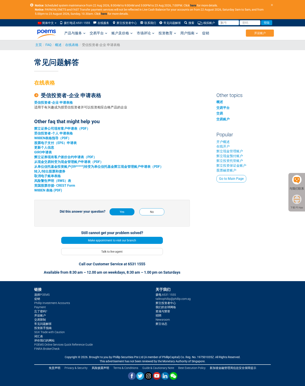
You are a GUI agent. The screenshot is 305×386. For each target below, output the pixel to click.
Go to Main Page (231, 179)
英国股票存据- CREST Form (54, 185)
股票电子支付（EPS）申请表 (55, 143)
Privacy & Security (76, 368)
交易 (219, 113)
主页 (38, 45)
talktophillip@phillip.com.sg (173, 298)
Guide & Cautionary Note (158, 368)
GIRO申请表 (43, 152)
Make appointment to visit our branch (112, 240)
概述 (58, 45)
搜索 (190, 23)
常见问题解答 (171, 23)
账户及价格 (120, 33)
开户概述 (223, 142)
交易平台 (97, 33)
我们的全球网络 (166, 307)
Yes (122, 211)
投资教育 (166, 33)
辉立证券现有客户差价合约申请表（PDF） (65, 157)
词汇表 (38, 336)
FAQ (48, 45)
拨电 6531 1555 (166, 294)
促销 (205, 33)
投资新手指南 (43, 328)
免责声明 (54, 368)
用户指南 (187, 33)
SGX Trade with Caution (49, 332)
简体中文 (47, 23)
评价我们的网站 (44, 340)
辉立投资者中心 (126, 23)
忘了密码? (40, 311)
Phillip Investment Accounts (52, 303)
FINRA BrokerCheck (47, 348)
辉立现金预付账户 (229, 156)
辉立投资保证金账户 (231, 166)
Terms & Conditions (125, 368)
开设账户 (260, 33)
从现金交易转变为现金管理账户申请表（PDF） (68, 162)
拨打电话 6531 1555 (76, 23)
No (152, 211)
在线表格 (71, 45)
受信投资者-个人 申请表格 (53, 133)
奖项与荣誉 (163, 311)
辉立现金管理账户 (229, 151)
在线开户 (223, 146)
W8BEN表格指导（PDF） (52, 138)
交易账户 (223, 119)
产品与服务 (73, 33)
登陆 (267, 22)
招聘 (158, 315)
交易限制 (40, 319)
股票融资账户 (226, 170)
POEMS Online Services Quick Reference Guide (63, 344)
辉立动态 (161, 323)
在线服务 (102, 23)
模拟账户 (209, 23)
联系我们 (149, 23)
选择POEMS (42, 294)
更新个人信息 (44, 147)
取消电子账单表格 (47, 176)
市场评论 (144, 33)
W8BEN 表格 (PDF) (48, 190)
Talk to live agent (112, 251)
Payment (40, 307)
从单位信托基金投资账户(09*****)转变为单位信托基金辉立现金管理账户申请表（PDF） (98, 167)
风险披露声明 (100, 368)
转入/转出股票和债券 (49, 171)
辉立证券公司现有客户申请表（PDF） (62, 128)
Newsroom (163, 319)
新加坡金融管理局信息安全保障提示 (233, 368)
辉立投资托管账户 (229, 161)
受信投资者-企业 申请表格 (53, 102)
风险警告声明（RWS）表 (52, 181)
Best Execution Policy (192, 368)
